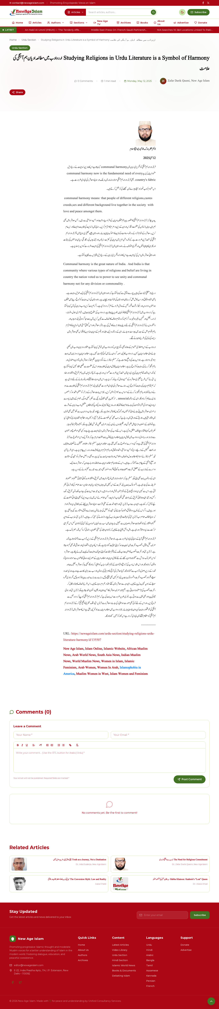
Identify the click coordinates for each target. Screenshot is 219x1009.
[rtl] (40, 745)
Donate (185, 944)
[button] (33, 745)
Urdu (149, 944)
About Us (83, 950)
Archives (83, 960)
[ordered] (59, 745)
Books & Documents (124, 970)
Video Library (119, 950)
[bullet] (63, 745)
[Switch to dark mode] (182, 12)
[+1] (52, 745)
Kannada (151, 975)
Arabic (149, 955)
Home (13, 39)
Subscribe (200, 915)
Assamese (152, 970)
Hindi (149, 950)
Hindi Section (120, 960)
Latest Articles (120, 944)
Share (19, 92)
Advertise (186, 950)
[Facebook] (12, 982)
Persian (150, 980)
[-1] (47, 745)
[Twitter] (20, 982)
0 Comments (85, 81)
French (150, 986)
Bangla (150, 960)
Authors (82, 955)
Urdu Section (28, 39)
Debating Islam (121, 975)
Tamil (149, 965)
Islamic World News (123, 965)
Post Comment (192, 779)
